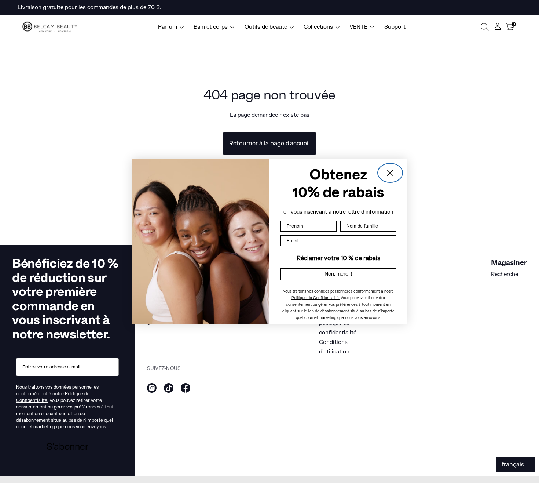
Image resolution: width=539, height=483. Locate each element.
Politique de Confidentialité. (316, 297)
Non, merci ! (338, 274)
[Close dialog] (390, 172)
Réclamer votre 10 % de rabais (338, 258)
